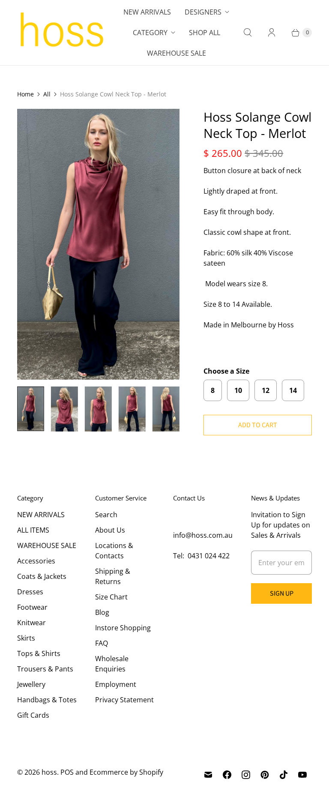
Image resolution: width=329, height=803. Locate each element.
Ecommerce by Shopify (126, 772)
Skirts (26, 638)
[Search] (248, 32)
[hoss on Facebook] (227, 774)
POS (67, 772)
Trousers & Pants (45, 669)
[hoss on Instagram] (245, 774)
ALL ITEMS (33, 530)
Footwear (32, 607)
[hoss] (61, 32)
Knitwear (31, 622)
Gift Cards (33, 715)
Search (106, 514)
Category (150, 32)
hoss (49, 772)
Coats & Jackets (41, 576)
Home (25, 94)
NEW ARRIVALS (41, 514)
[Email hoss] (208, 774)
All (47, 94)
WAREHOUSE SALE (46, 545)
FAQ (101, 643)
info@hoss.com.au (203, 535)
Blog (102, 612)
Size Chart (111, 597)
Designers (203, 12)
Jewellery (31, 684)
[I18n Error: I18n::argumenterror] (30, 409)
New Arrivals (147, 12)
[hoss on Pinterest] (264, 774)
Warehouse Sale (176, 53)
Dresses (30, 591)
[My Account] (272, 32)
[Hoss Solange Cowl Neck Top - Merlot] (98, 244)
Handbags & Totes (47, 699)
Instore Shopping (123, 627)
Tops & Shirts (38, 653)
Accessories (36, 561)
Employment (115, 684)
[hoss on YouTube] (302, 774)
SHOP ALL (204, 32)
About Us (110, 530)
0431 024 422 (209, 555)
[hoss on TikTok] (283, 774)
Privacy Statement (124, 699)
